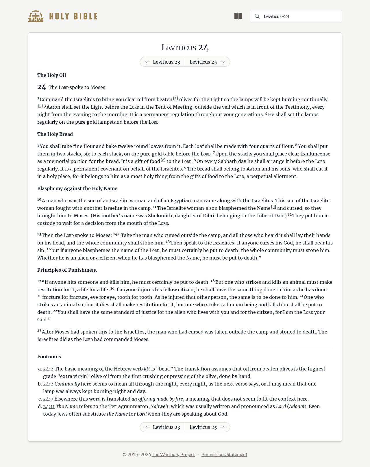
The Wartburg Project (173, 454)
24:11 (49, 406)
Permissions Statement (224, 454)
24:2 (48, 369)
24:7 (48, 399)
